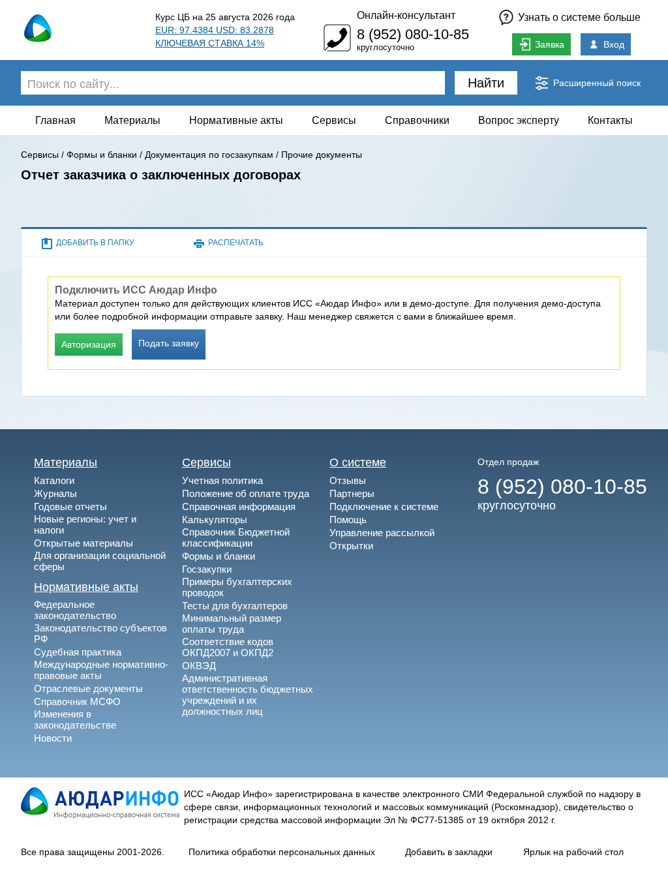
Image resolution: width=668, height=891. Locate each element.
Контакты (610, 120)
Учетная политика (222, 480)
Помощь (348, 519)
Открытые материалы (83, 543)
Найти (486, 83)
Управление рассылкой (381, 532)
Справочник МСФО (77, 701)
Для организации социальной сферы (100, 561)
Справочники (417, 120)
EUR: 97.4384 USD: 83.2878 (214, 30)
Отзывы (347, 480)
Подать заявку (168, 343)
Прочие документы (321, 154)
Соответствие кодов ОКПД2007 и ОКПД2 (227, 647)
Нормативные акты (236, 120)
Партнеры (351, 493)
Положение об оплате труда (245, 493)
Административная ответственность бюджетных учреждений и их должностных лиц (247, 694)
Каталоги (54, 480)
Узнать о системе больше (579, 17)
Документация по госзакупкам (209, 154)
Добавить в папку (95, 242)
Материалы (132, 120)
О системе (357, 462)
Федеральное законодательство (75, 610)
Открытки (351, 545)
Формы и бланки (102, 154)
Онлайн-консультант (406, 15)
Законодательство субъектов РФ (100, 633)
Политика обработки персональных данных (282, 852)
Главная (55, 120)
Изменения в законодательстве (75, 719)
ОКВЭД (199, 665)
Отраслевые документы (88, 688)
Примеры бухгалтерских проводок (237, 587)
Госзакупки (207, 569)
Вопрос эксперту (518, 120)
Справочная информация (239, 506)
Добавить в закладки (449, 852)
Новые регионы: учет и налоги (85, 524)
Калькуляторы (214, 519)
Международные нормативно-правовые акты (101, 670)
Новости (53, 738)
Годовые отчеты (70, 506)
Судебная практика (77, 651)
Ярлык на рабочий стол (573, 852)
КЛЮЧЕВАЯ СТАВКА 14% (209, 43)
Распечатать (236, 242)
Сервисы (334, 120)
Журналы (55, 493)
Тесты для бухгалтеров (235, 605)
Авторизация (88, 344)
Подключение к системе (383, 506)
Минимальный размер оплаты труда (231, 623)
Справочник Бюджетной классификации (236, 537)
